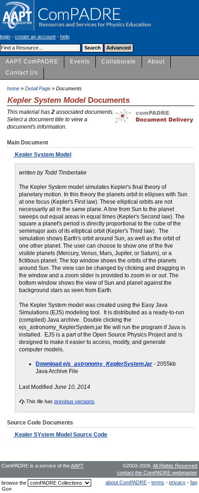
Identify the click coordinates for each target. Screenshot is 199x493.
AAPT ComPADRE (32, 61)
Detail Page (37, 88)
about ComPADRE (126, 482)
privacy (177, 482)
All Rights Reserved (175, 465)
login (5, 36)
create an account (35, 36)
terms (157, 482)
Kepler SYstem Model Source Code (60, 434)
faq (193, 482)
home (13, 88)
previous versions (74, 401)
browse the (13, 483)
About (156, 61)
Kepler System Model (42, 154)
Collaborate (118, 61)
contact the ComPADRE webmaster (157, 472)
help (64, 36)
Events (80, 61)
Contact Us (22, 72)
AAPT (77, 465)
